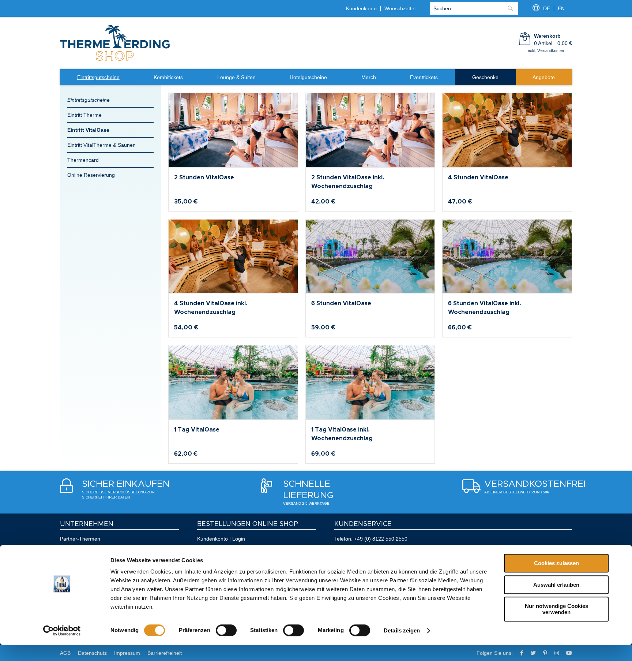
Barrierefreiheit (164, 653)
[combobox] (474, 8)
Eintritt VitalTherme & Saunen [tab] (101, 145)
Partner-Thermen (80, 539)
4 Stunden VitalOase (478, 177)
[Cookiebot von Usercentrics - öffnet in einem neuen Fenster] (62, 630)
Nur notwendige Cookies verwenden (556, 609)
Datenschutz (92, 653)
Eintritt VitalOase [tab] (88, 130)
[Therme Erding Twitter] (533, 653)
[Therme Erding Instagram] (556, 653)
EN (561, 8)
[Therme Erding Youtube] (569, 653)
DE (546, 8)
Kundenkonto (361, 8)
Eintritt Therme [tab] (84, 115)
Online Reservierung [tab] (91, 175)
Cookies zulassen (556, 563)
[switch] (226, 630)
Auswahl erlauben (556, 585)
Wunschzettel (399, 8)
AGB (65, 653)
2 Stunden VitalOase (204, 177)
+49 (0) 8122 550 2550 (380, 539)
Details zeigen (402, 630)
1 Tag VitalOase (196, 430)
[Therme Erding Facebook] (521, 653)
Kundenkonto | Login (221, 539)
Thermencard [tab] (83, 160)
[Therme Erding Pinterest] (545, 653)
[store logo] (115, 60)
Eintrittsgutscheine (88, 100)
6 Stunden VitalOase (341, 303)
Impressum (127, 653)
